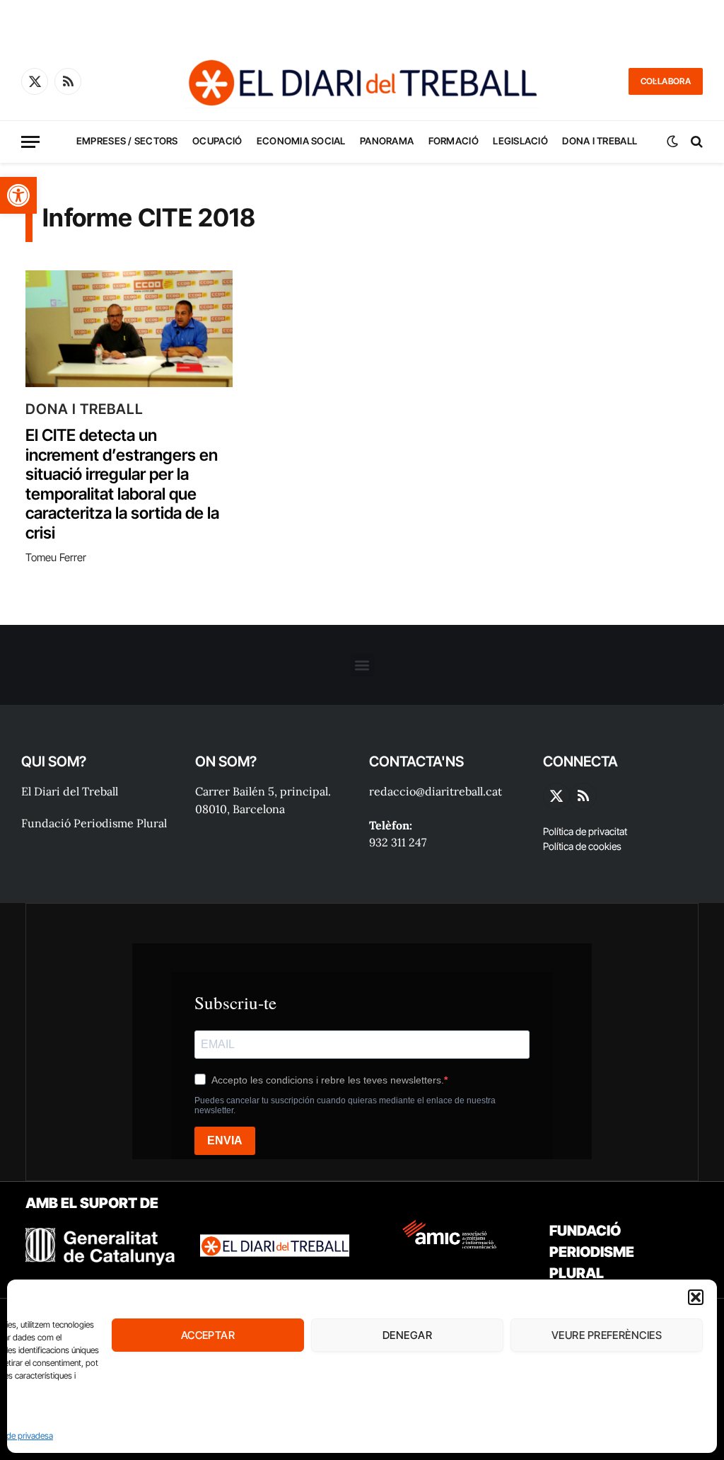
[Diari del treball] (362, 81)
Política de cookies (582, 846)
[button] (18, 195)
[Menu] (30, 142)
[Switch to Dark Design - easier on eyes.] (672, 141)
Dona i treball (599, 140)
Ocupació (217, 140)
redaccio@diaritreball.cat (435, 791)
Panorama (387, 140)
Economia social (301, 140)
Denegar (407, 1335)
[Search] (695, 142)
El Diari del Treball (69, 791)
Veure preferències (606, 1335)
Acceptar (208, 1335)
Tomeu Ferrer (55, 557)
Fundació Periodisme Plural (94, 823)
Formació (453, 140)
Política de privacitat (585, 831)
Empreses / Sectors (127, 140)
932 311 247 (397, 842)
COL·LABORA (666, 81)
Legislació (520, 140)
